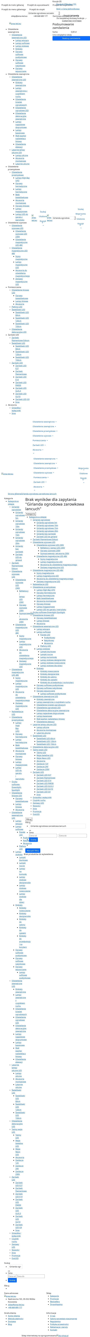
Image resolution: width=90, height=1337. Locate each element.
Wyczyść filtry (33, 850)
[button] (18, 74)
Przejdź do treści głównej (13, 5)
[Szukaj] (30, 830)
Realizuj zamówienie (71, 38)
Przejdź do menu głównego (14, 9)
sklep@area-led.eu (16, 1304)
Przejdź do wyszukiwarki (38, 5)
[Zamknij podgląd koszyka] (89, 1)
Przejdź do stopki (37, 9)
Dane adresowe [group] (11, 1293)
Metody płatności (15, 1318)
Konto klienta (14, 1316)
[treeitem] (20, 515)
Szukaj (12, 1280)
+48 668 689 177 (15, 1307)
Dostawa (12, 1321)
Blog (10, 1324)
